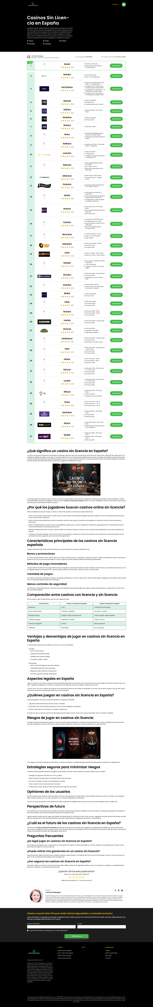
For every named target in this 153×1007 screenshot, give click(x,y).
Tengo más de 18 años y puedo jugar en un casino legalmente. (71, 506)
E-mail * (80, 500)
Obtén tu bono (76, 512)
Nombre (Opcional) (56, 500)
